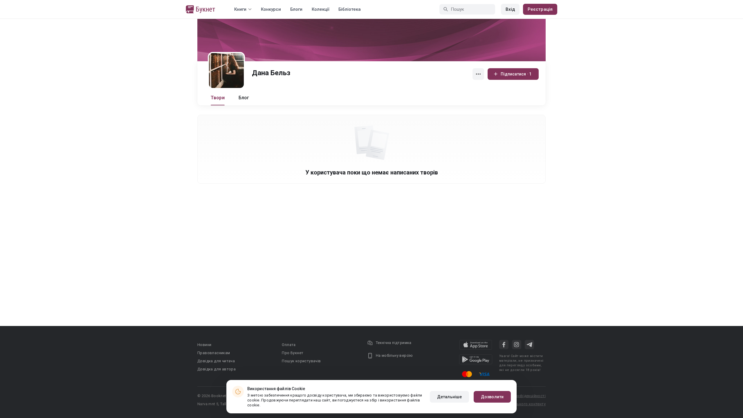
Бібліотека (349, 9)
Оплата (288, 345)
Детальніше (449, 396)
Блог (244, 97)
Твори (218, 97)
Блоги (296, 9)
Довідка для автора (216, 369)
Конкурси (271, 9)
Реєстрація (540, 9)
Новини (204, 345)
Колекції (320, 9)
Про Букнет (292, 353)
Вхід (510, 9)
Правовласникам (213, 353)
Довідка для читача (216, 361)
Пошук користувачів (301, 361)
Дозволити (492, 396)
